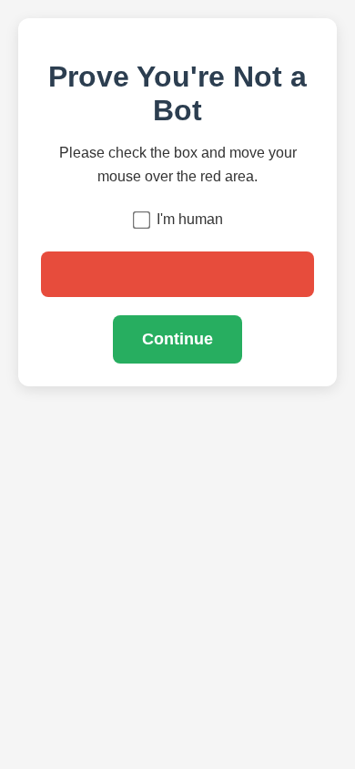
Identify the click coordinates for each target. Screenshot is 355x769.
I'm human (190, 219)
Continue (177, 339)
